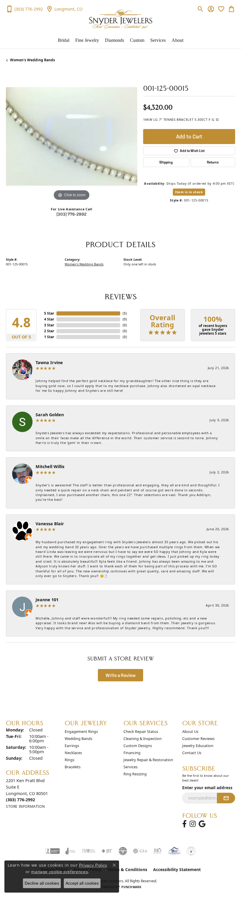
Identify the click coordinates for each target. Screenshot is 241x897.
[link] (24, 9)
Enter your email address (207, 787)
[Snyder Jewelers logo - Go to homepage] (120, 19)
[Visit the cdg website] (122, 851)
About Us (190, 731)
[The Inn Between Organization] (174, 851)
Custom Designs (137, 745)
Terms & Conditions (127, 869)
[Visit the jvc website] (89, 851)
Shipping (166, 162)
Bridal (63, 40)
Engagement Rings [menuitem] (81, 731)
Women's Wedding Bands (32, 59)
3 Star (49, 325)
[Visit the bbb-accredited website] (53, 851)
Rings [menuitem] (69, 759)
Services (158, 40)
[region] (71, 136)
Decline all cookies (42, 883)
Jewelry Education (197, 745)
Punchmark (131, 887)
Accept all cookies (82, 883)
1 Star (49, 336)
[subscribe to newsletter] (226, 798)
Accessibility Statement (177, 869)
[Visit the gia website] (140, 851)
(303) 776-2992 (71, 214)
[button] (200, 9)
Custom (137, 40)
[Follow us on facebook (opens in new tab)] (184, 823)
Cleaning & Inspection (142, 738)
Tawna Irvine (49, 362)
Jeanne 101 (47, 599)
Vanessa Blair (50, 523)
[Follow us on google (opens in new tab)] (202, 823)
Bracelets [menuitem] (73, 766)
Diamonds (114, 40)
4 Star (49, 319)
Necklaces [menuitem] (73, 752)
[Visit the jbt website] (107, 851)
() (125, 313)
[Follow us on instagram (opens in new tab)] (193, 823)
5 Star (49, 313)
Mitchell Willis (50, 466)
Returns (213, 162)
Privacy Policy (93, 865)
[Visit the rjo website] (157, 851)
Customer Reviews (198, 738)
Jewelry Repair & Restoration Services (148, 763)
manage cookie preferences (59, 871)
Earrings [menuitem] (72, 745)
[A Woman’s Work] (191, 851)
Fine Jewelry (87, 40)
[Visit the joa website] (71, 851)
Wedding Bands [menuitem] (78, 738)
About (177, 40)
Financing (131, 752)
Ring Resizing (135, 774)
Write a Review (121, 675)
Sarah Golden (50, 414)
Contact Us (191, 752)
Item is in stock (189, 192)
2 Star (49, 330)
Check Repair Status (140, 731)
